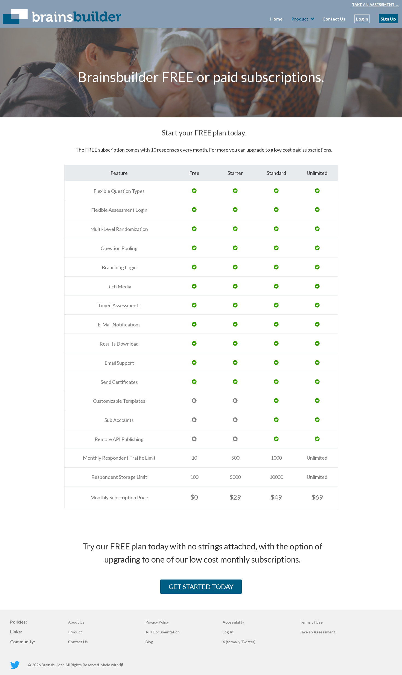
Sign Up (388, 18)
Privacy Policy (157, 622)
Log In (362, 18)
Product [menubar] (300, 18)
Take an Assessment (317, 632)
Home (276, 18)
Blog (149, 642)
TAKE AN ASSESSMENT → (375, 4)
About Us (76, 622)
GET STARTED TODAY (201, 586)
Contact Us (333, 18)
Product (75, 632)
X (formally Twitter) (239, 642)
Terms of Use (311, 622)
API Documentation (162, 632)
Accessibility (233, 622)
